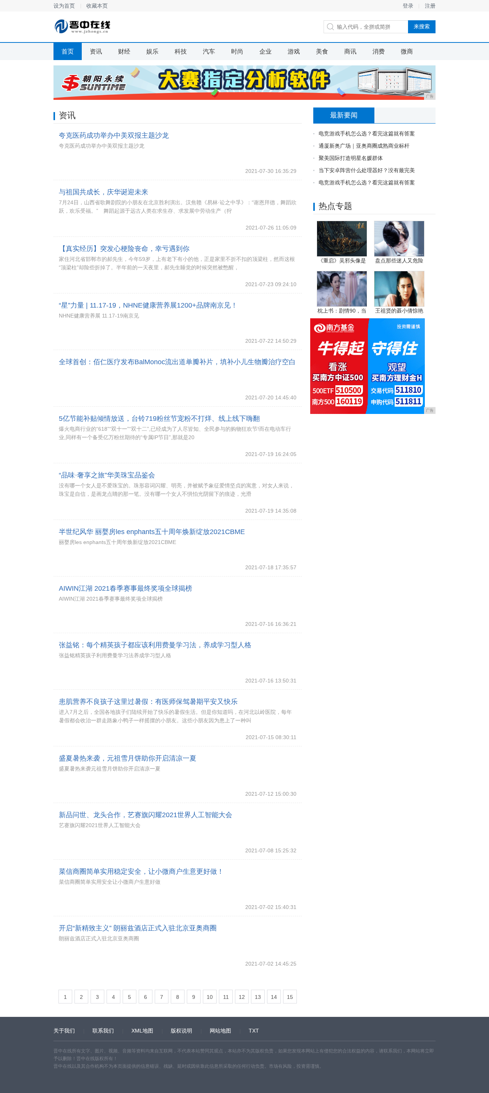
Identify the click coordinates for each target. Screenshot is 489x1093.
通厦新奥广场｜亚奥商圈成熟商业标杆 (364, 146)
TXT (254, 1031)
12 (242, 997)
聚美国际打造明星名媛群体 (351, 158)
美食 (322, 51)
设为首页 (64, 6)
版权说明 (181, 1031)
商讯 (350, 51)
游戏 (294, 51)
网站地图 (220, 1031)
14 (274, 997)
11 (226, 997)
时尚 (237, 51)
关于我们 (64, 1031)
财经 (124, 51)
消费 (378, 51)
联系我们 (103, 1031)
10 (210, 997)
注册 (430, 6)
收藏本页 (97, 6)
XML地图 (142, 1031)
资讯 (96, 51)
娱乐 (152, 51)
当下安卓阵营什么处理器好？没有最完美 (367, 170)
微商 (407, 51)
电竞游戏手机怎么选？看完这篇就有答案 (367, 133)
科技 (181, 51)
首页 (68, 51)
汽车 (209, 51)
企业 (265, 51)
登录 (408, 6)
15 (290, 997)
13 (258, 997)
